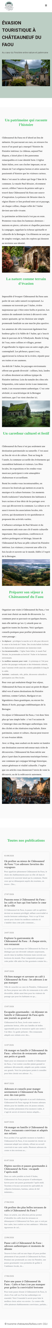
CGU (45, 1323)
